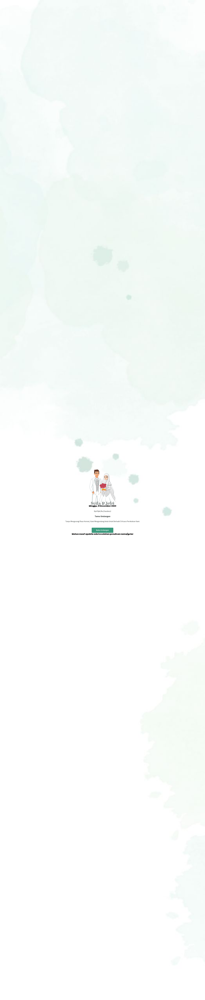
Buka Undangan (102, 530)
